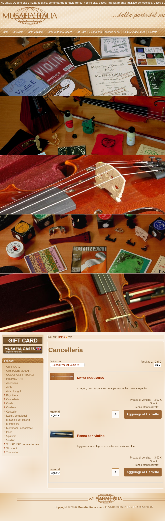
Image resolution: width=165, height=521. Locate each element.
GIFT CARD (13, 366)
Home (5, 31)
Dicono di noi (112, 31)
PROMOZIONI (14, 379)
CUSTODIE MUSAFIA (19, 370)
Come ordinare (35, 31)
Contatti (152, 31)
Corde (9, 403)
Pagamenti (95, 31)
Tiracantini (12, 452)
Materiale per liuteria (18, 419)
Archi (9, 387)
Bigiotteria (12, 395)
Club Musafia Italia (134, 31)
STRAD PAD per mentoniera (22, 444)
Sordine (10, 440)
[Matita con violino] (62, 379)
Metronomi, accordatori (19, 427)
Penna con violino (91, 436)
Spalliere (11, 436)
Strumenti (12, 448)
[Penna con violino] (62, 437)
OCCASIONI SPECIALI (20, 374)
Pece (9, 432)
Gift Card (81, 31)
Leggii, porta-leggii (16, 415)
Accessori (12, 383)
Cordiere (11, 407)
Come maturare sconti (59, 31)
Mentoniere (12, 423)
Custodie (11, 411)
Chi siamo (17, 31)
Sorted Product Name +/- (66, 365)
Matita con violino (90, 378)
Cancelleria (12, 399)
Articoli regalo (14, 391)
